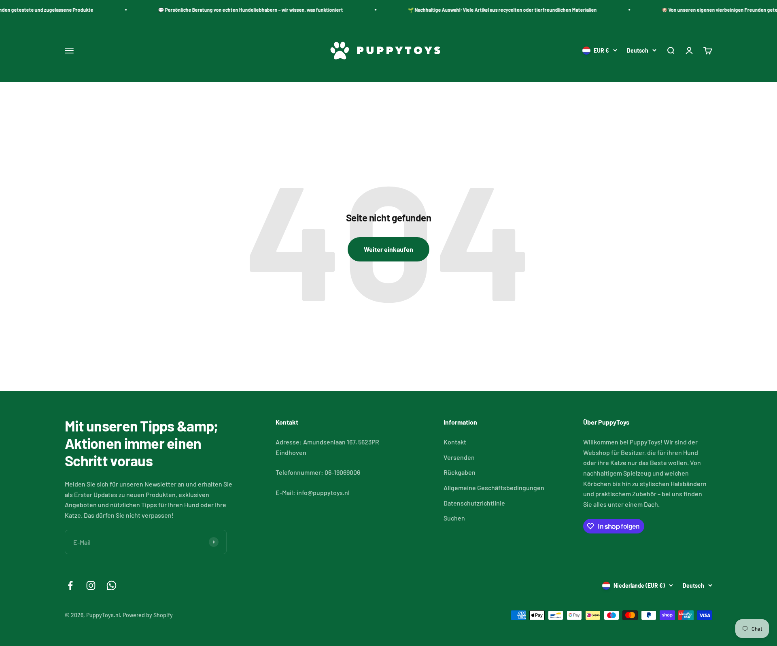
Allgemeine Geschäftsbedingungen (494, 487)
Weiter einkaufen (388, 249)
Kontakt (455, 442)
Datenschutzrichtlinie (474, 503)
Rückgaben (460, 472)
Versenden (459, 457)
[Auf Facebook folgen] (70, 585)
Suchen (454, 518)
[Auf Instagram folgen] (90, 585)
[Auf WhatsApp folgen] (111, 585)
